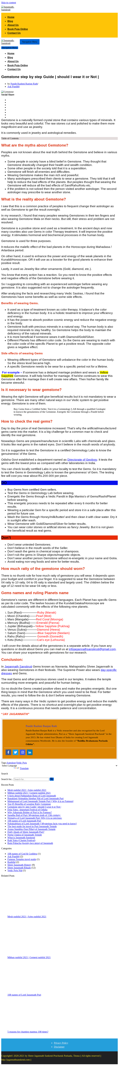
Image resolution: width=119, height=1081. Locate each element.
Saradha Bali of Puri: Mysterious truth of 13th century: (34, 815)
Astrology (11, 762)
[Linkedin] (30, 752)
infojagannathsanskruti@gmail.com (92, 649)
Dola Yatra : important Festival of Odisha (27, 809)
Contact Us (14, 33)
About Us (13, 25)
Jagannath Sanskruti (18, 666)
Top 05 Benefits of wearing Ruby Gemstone (29, 804)
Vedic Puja (21, 762)
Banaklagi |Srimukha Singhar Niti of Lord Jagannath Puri (35, 798)
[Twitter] (15, 752)
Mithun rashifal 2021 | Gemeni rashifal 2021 (29, 793)
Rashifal (11, 862)
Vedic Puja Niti (14, 870)
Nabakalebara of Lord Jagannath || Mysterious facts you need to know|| (42, 823)
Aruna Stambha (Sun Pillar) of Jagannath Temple (31, 829)
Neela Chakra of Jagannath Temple (24, 834)
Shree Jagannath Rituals (19, 867)
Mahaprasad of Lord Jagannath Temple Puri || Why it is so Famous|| (40, 801)
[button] (52, 779)
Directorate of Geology (82, 459)
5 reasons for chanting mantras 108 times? (27, 1031)
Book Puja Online (17, 29)
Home (10, 17)
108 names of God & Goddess (22, 853)
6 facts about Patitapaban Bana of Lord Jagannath (31, 795)
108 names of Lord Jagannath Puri (24, 820)
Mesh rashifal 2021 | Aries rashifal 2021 (26, 790)
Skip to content (8, 2)
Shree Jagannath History (19, 865)
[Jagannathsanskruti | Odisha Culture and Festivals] (10, 8)
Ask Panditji (13, 86)
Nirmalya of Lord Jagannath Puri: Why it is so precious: (34, 818)
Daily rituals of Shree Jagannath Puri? (25, 832)
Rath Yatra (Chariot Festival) (21, 840)
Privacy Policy (61, 1043)
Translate (24, 768)
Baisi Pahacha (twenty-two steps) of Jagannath (30, 843)
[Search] (52, 779)
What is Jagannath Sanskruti (21, 837)
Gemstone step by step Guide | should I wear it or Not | (34, 807)
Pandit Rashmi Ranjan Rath (24, 83)
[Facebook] (8, 752)
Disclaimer (59, 1046)
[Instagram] (22, 752)
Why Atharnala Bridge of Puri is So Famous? (29, 812)
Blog (10, 21)
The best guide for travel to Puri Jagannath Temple (32, 826)
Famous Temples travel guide (21, 859)
